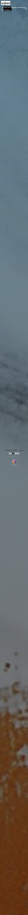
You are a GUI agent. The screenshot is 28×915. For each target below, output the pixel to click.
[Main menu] (25, 9)
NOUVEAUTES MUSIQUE (11, 450)
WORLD (21, 450)
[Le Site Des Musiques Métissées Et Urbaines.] (5, 3)
